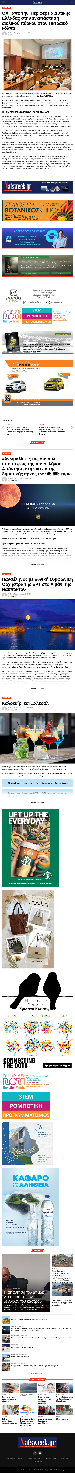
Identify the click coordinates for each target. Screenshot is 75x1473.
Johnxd (12, 480)
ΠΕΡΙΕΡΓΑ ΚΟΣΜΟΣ (52, 1459)
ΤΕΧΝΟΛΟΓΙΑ (65, 1459)
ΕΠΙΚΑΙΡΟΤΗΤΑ (10, 1459)
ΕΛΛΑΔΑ (40, 1459)
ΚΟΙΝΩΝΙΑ (21, 1459)
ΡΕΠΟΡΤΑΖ (38, 1461)
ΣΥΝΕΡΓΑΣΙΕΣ (31, 1459)
